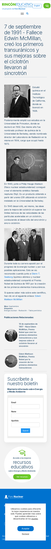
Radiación (23, 311)
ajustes (34, 519)
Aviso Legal (4, 537)
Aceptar (26, 528)
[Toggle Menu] (22, 14)
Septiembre (14, 306)
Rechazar (25, 534)
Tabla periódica (35, 311)
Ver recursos (22, 477)
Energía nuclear (10, 311)
